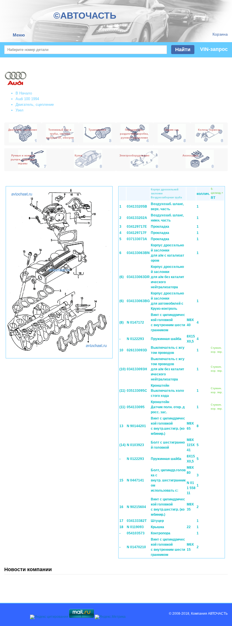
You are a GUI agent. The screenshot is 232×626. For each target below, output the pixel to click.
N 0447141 (135, 480)
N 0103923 (135, 445)
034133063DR (138, 277)
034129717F (137, 233)
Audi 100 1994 (27, 99)
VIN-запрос (214, 49)
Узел (19, 110)
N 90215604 (136, 507)
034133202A (137, 218)
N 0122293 (135, 339)
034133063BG (138, 301)
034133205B (137, 206)
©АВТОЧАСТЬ (84, 15)
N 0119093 (135, 527)
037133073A (137, 239)
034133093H (137, 369)
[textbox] (85, 49)
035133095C (137, 391)
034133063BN (138, 253)
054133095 (136, 407)
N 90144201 (136, 426)
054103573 (136, 533)
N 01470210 (136, 547)
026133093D (137, 350)
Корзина (220, 34)
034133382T (137, 521)
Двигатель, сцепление (35, 104)
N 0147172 (135, 322)
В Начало (24, 93)
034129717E (137, 227)
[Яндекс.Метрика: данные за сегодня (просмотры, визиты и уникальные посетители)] (110, 617)
